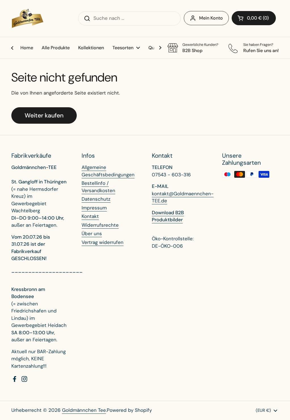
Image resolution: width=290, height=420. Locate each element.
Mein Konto (211, 18)
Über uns (92, 233)
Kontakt (90, 216)
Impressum (94, 208)
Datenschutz (96, 199)
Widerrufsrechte (100, 225)
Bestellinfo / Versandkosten (98, 187)
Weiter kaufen (44, 115)
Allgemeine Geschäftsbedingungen (108, 171)
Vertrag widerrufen (102, 242)
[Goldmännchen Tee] (27, 18)
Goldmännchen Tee (84, 410)
